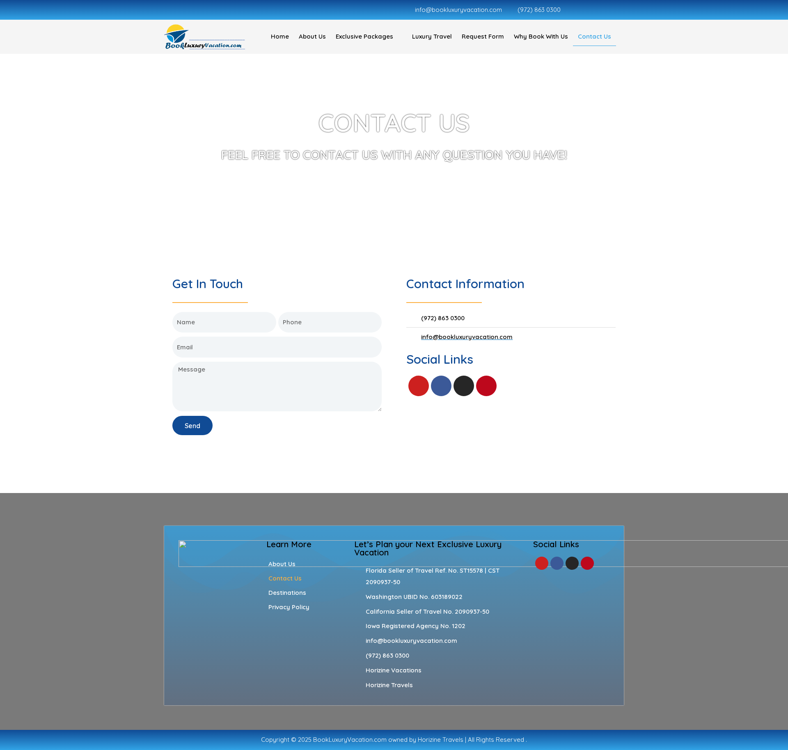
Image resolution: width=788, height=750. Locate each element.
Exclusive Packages (364, 36)
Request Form (483, 36)
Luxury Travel (432, 36)
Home (280, 36)
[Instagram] (464, 386)
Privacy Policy (288, 607)
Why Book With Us (541, 36)
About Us (312, 36)
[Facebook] (441, 386)
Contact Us (594, 36)
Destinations (287, 592)
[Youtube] (418, 386)
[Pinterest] (486, 386)
